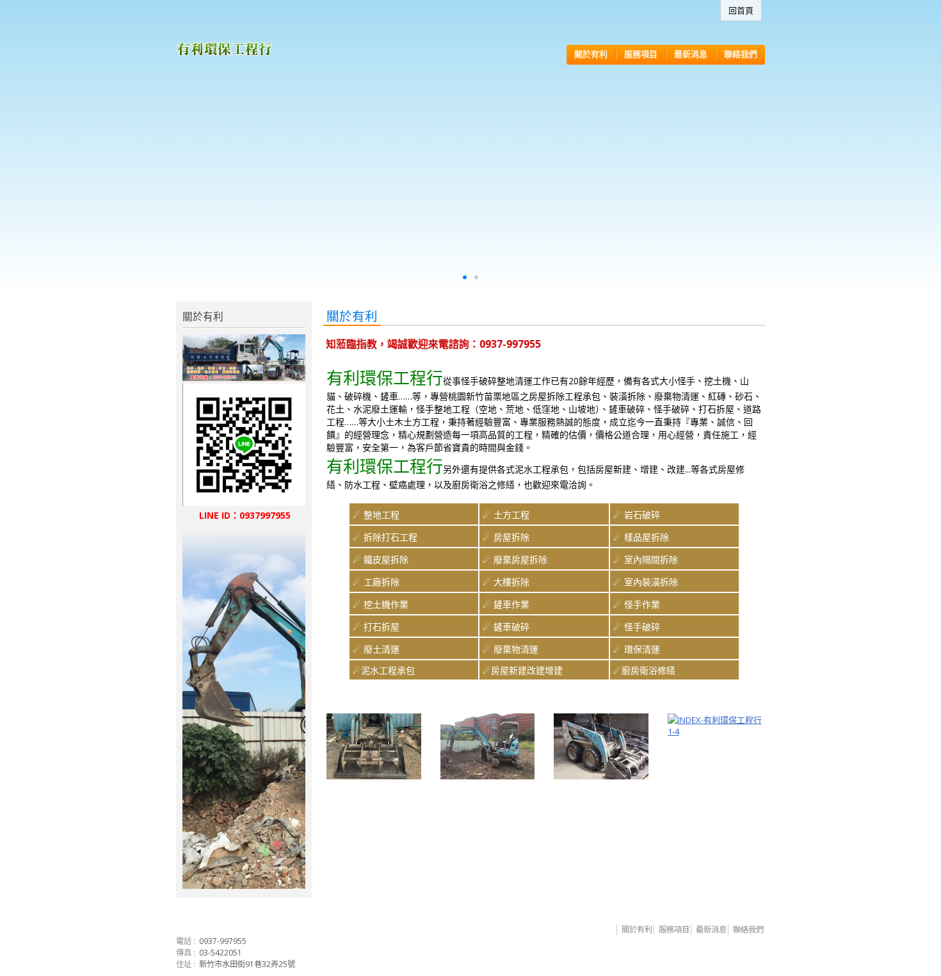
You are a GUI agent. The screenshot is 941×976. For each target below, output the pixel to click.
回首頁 (740, 10)
